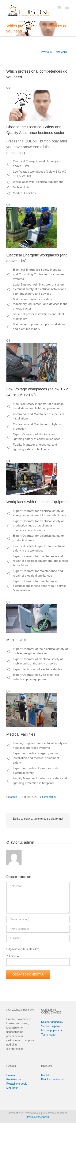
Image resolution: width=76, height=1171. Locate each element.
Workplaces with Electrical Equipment (38, 181)
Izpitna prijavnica (51, 1030)
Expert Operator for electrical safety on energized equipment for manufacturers (39, 513)
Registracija (13, 1079)
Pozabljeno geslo (16, 1083)
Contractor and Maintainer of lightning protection (38, 426)
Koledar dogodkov (52, 1021)
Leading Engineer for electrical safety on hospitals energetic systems (40, 745)
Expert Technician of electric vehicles (37, 669)
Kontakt (46, 1075)
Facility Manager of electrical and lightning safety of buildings (35, 447)
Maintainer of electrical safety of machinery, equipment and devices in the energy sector (40, 304)
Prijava (10, 1075)
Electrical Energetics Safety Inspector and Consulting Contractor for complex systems (38, 274)
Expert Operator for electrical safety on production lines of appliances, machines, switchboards (39, 525)
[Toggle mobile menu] (67, 7)
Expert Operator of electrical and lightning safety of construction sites (36, 437)
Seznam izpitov (50, 1026)
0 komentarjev (48, 796)
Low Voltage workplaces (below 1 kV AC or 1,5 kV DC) (39, 174)
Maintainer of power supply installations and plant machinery (39, 326)
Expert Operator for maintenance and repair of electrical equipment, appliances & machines (40, 561)
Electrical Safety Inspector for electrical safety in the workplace (39, 548)
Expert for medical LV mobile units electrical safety (35, 770)
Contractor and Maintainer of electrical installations (38, 416)
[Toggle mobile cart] (59, 7)
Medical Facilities (24, 193)
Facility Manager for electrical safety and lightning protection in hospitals (40, 781)
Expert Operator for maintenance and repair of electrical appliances (38, 573)
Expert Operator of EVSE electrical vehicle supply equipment (36, 677)
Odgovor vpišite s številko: (22, 949)
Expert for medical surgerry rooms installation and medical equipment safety (36, 758)
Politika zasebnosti (52, 1079)
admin (14, 796)
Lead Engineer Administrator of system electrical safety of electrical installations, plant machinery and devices (40, 289)
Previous (46, 51)
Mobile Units (21, 187)
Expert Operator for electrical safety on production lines (39, 538)
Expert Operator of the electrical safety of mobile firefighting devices (40, 651)
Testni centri (48, 1034)
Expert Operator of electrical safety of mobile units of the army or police (38, 661)
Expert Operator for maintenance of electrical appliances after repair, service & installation (39, 585)
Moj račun (12, 1087)
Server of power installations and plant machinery (38, 316)
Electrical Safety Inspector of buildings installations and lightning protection (38, 406)
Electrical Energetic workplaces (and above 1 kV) (37, 164)
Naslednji (61, 51)
